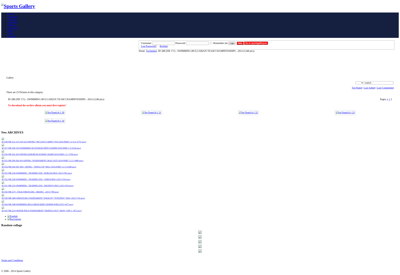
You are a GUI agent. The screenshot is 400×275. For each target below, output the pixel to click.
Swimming (151, 51)
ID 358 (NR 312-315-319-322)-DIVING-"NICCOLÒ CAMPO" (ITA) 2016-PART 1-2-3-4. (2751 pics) (44, 142)
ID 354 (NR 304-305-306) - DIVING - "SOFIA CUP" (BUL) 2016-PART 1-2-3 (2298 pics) (39, 167)
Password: (180, 43)
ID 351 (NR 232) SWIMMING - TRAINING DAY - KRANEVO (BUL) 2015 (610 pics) (37, 185)
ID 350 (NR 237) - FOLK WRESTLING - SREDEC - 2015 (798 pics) (30, 192)
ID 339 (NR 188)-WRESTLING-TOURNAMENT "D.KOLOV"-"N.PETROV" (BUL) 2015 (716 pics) (43, 198)
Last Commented (385, 88)
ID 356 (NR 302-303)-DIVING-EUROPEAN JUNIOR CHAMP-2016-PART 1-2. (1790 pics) (40, 154)
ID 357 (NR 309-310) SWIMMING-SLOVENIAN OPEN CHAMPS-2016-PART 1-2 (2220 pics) (41, 148)
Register (164, 46)
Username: (146, 43)
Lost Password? (149, 46)
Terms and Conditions (12, 260)
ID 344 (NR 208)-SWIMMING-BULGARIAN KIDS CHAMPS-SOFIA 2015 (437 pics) (37, 204)
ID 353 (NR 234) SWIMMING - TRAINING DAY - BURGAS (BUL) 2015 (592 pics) (37, 173)
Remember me (220, 43)
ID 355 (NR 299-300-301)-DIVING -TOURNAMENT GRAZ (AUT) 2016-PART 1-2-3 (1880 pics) (42, 160)
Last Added (369, 88)
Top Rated (357, 88)
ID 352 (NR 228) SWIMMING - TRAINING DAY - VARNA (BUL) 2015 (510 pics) (36, 179)
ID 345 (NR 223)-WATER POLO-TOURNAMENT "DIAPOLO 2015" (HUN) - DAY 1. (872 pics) (42, 210)
